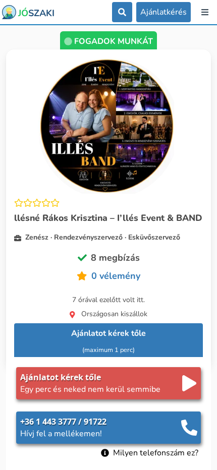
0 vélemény (115, 276)
